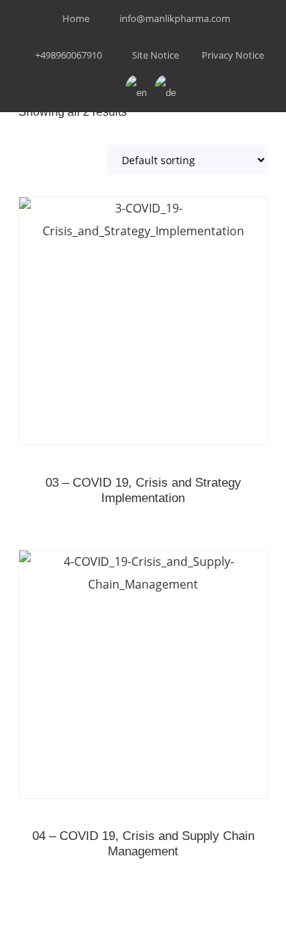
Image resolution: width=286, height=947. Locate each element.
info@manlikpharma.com (175, 18)
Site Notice (155, 55)
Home (75, 18)
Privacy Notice (233, 55)
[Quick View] (143, 340)
